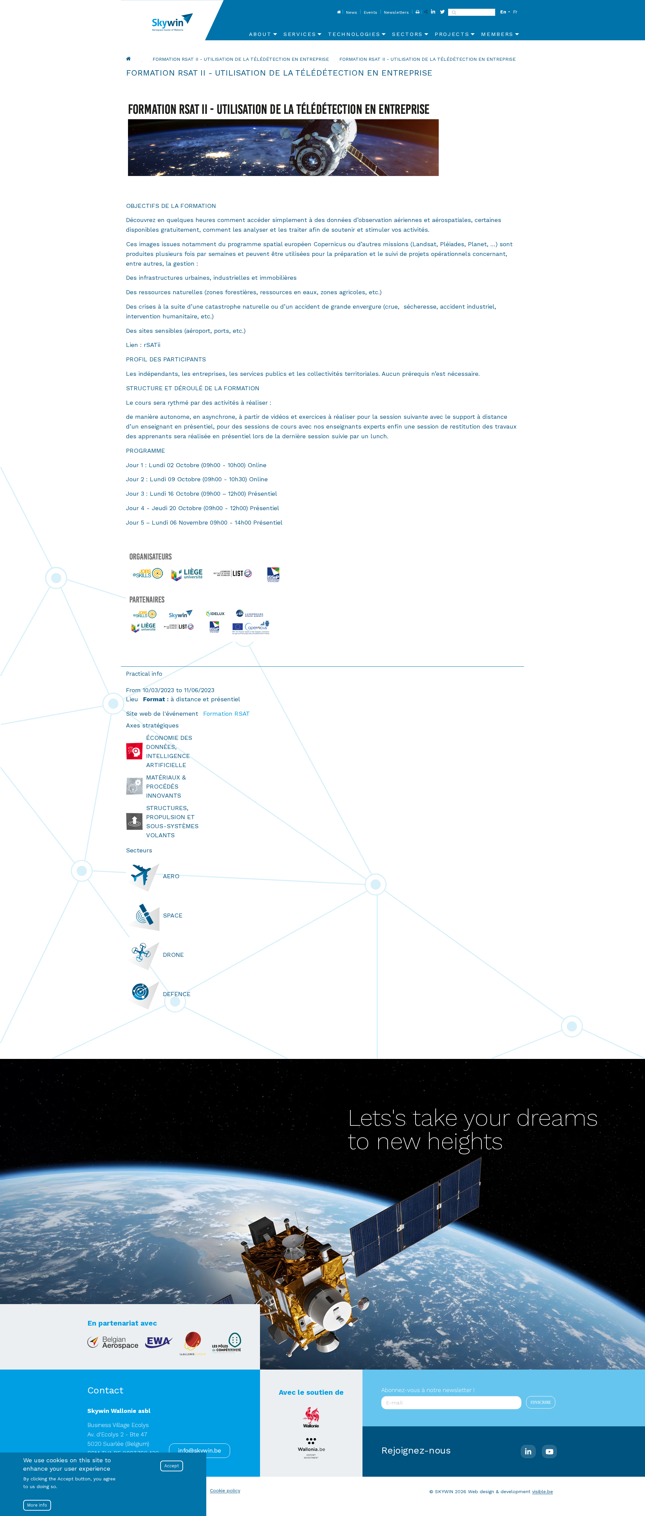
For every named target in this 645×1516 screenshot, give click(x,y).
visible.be (542, 1491)
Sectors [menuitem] (407, 34)
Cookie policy (225, 1490)
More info (37, 1504)
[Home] (175, 20)
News (351, 12)
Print (416, 12)
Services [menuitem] (300, 34)
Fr (515, 11)
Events (370, 12)
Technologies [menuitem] (354, 34)
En (503, 11)
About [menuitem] (260, 34)
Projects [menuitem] (452, 34)
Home (338, 12)
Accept (171, 1465)
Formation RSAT (226, 713)
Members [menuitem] (497, 34)
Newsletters (396, 12)
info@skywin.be (199, 1450)
